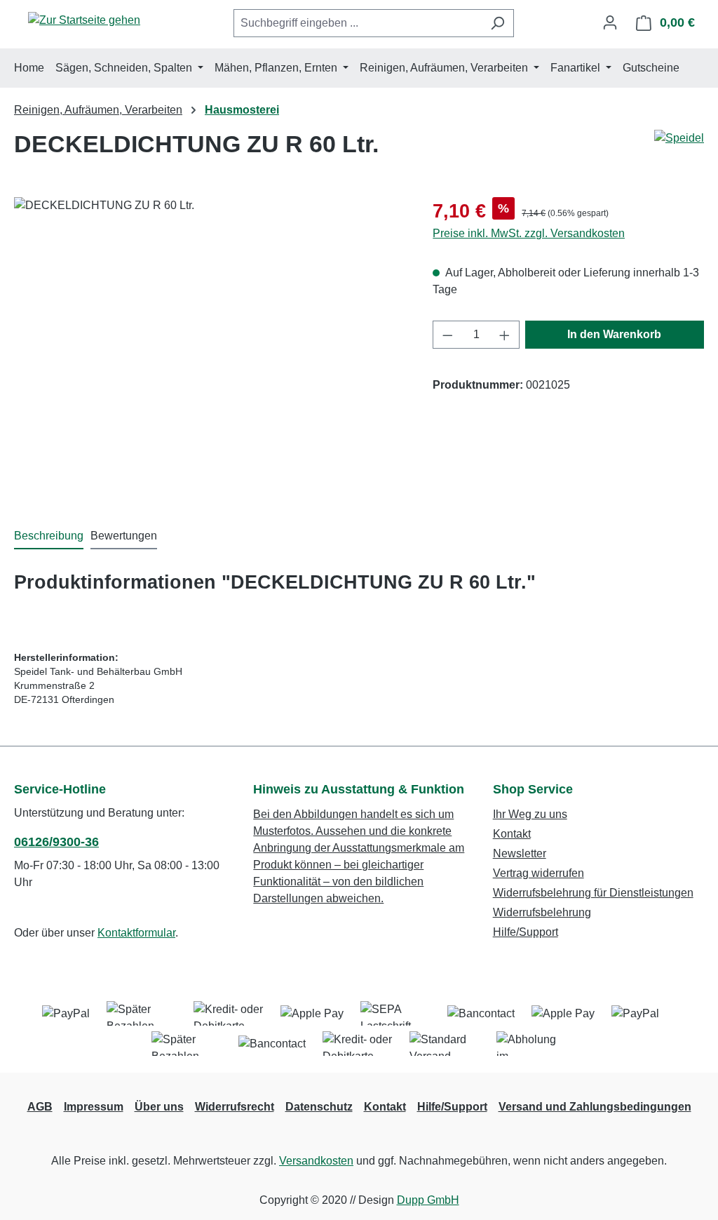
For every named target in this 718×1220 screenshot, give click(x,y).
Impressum (93, 1107)
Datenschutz (319, 1107)
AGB (40, 1107)
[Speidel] (679, 138)
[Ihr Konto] (610, 22)
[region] (209, 348)
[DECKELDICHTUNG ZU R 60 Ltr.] (209, 348)
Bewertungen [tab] (123, 536)
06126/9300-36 (56, 842)
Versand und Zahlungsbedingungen (595, 1107)
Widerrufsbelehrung (542, 912)
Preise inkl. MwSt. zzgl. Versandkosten (529, 233)
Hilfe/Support (525, 932)
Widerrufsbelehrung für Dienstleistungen (593, 893)
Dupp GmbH (428, 1200)
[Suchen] (497, 23)
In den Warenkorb (614, 334)
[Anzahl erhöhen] (505, 335)
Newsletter (519, 853)
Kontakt (512, 834)
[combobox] (357, 23)
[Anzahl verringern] (447, 335)
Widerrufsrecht (234, 1107)
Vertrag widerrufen (538, 873)
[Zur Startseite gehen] (84, 20)
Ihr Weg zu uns (530, 814)
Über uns (159, 1107)
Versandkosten (316, 1161)
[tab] (48, 536)
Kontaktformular (136, 933)
